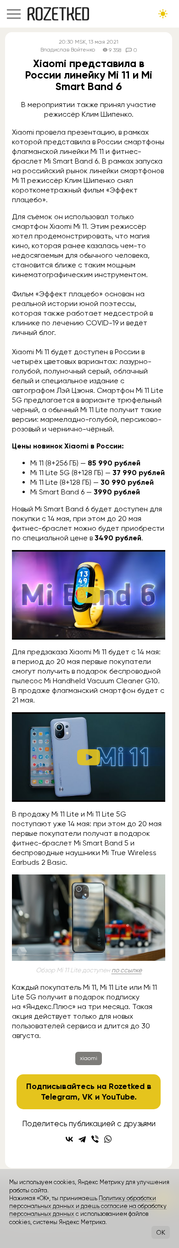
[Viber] (95, 1139)
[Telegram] (82, 1139)
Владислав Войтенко (67, 50)
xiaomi (88, 1058)
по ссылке (127, 970)
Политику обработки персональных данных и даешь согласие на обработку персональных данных (88, 1206)
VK (87, 1097)
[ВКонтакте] (69, 1139)
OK (160, 1232)
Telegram (59, 1097)
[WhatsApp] (107, 1139)
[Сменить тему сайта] (163, 14)
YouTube (118, 1097)
